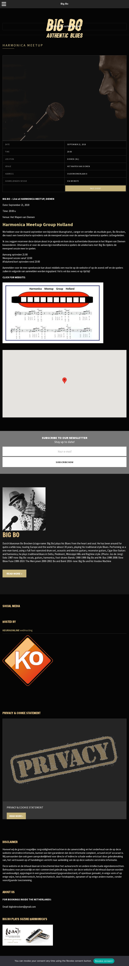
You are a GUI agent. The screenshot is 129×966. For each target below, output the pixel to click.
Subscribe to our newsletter (64, 438)
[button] (64, 380)
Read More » (14, 573)
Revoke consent (104, 961)
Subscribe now (64, 462)
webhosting (18, 630)
